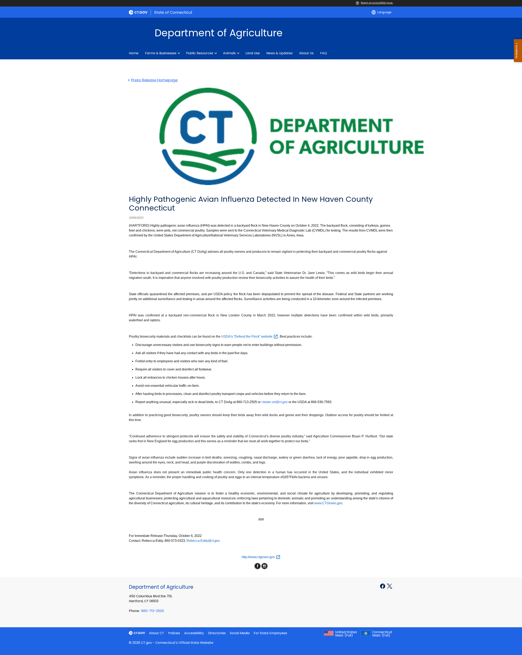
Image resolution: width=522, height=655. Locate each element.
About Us (306, 53)
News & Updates (279, 53)
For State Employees (270, 633)
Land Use (253, 53)
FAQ (323, 53)
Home (133, 53)
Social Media (240, 633)
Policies (174, 633)
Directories (217, 633)
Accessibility (194, 633)
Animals (229, 53)
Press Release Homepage (154, 80)
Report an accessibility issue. (377, 2)
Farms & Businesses (160, 53)
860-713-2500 (152, 610)
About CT (156, 633)
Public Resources (199, 53)
